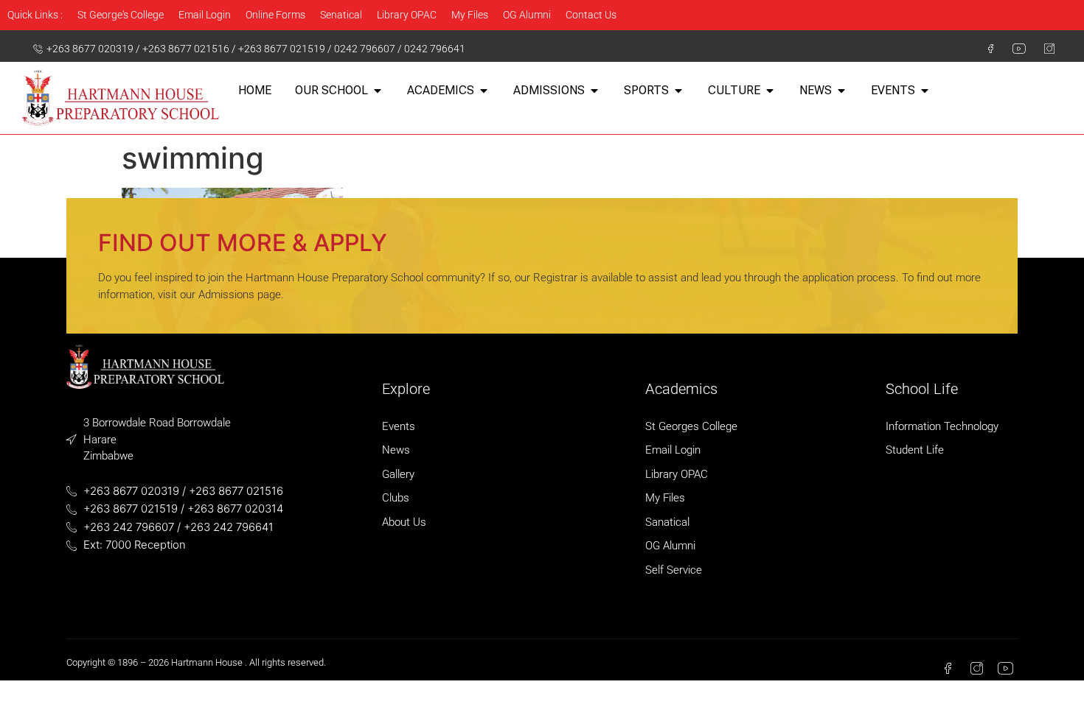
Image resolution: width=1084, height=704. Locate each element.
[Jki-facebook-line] (947, 667)
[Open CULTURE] (770, 90)
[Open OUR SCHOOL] (377, 90)
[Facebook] (984, 49)
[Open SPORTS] (678, 90)
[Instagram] (1043, 49)
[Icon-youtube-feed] (1005, 667)
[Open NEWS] (841, 90)
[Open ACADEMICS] (484, 90)
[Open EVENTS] (925, 90)
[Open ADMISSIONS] (594, 90)
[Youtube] (1014, 49)
